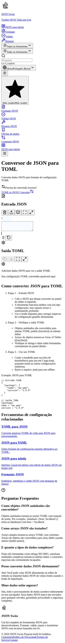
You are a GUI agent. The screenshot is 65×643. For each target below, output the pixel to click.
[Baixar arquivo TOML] (11, 259)
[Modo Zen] (24, 212)
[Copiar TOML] (4, 259)
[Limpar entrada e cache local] (4, 212)
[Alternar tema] (4, 73)
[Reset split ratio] (8, 238)
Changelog (7, 637)
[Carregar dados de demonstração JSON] (18, 212)
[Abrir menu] (4, 153)
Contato (13, 640)
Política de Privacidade (25, 637)
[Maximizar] (31, 212)
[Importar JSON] (11, 212)
